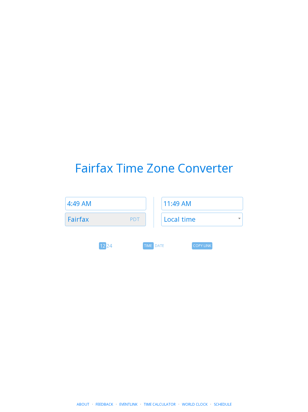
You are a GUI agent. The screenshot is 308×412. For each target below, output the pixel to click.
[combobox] (105, 219)
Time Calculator (160, 404)
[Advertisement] (154, 315)
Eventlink (128, 404)
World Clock (195, 404)
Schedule (223, 404)
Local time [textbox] (180, 219)
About (83, 404)
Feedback (104, 404)
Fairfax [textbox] (78, 219)
